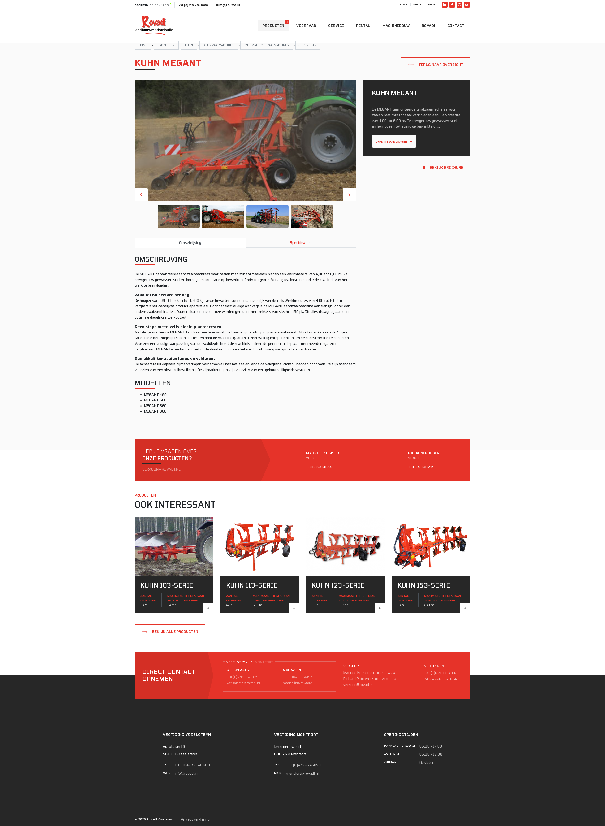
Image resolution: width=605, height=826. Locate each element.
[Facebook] (452, 5)
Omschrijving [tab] (190, 243)
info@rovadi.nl (228, 5)
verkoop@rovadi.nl (161, 469)
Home (143, 45)
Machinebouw (396, 26)
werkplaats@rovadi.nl (243, 683)
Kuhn (189, 45)
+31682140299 (421, 467)
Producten (273, 26)
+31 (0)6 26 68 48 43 (441, 673)
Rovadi (429, 26)
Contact (456, 26)
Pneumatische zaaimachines (266, 45)
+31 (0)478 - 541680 (193, 5)
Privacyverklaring (195, 819)
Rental (363, 26)
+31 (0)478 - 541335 (242, 677)
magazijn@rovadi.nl (298, 683)
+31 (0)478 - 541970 (298, 677)
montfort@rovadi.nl (302, 773)
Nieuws (402, 4)
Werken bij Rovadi (425, 4)
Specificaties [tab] (300, 243)
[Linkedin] (445, 5)
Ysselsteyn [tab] (237, 662)
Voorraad (306, 26)
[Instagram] (459, 5)
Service (336, 26)
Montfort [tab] (264, 662)
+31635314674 (319, 467)
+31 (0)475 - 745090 (303, 765)
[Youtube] (467, 5)
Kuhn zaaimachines (218, 45)
